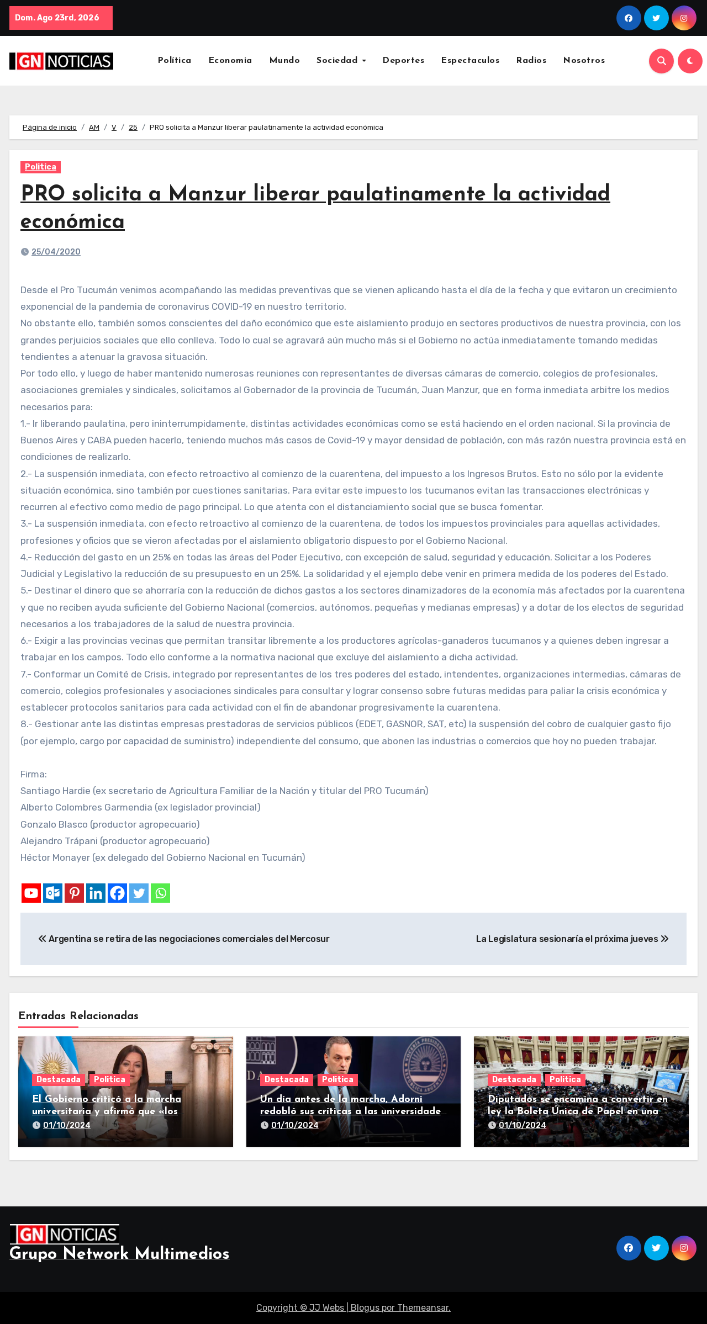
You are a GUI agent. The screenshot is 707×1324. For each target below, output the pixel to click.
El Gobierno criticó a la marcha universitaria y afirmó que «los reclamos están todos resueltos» (109, 1112)
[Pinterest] (74, 893)
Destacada (58, 1079)
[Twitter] (139, 893)
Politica (40, 167)
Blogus (365, 1307)
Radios (531, 60)
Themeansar (423, 1307)
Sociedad (338, 60)
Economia (230, 60)
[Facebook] (117, 893)
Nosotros (584, 60)
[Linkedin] (95, 893)
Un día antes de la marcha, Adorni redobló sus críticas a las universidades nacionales (352, 1112)
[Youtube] (31, 893)
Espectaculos (470, 60)
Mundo (284, 60)
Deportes (403, 60)
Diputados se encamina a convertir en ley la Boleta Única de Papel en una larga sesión (578, 1112)
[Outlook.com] (52, 893)
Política (174, 60)
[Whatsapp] (160, 893)
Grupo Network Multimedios (119, 1254)
